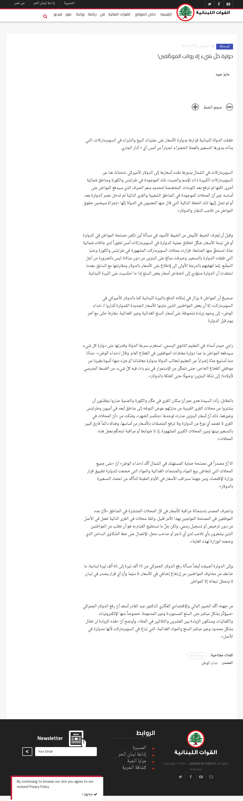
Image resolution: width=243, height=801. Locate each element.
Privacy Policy (39, 787)
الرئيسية (166, 14)
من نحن (19, 3)
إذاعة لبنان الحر (44, 3)
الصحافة (225, 46)
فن (102, 14)
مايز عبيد (222, 74)
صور (68, 14)
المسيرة (69, 3)
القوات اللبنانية (119, 14)
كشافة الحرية (134, 768)
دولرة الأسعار (196, 655)
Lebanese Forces (203, 12)
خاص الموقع (145, 14)
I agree (88, 794)
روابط (80, 14)
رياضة (92, 14)
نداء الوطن (209, 663)
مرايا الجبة (136, 761)
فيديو (58, 14)
